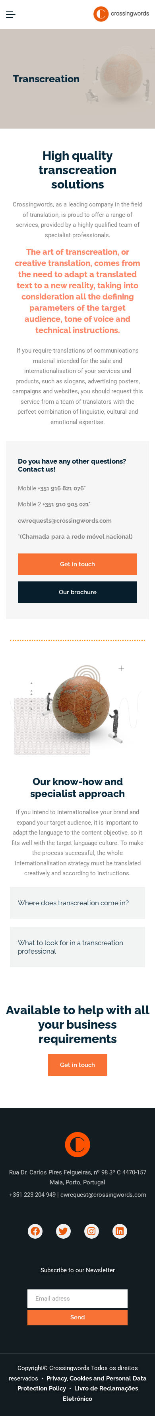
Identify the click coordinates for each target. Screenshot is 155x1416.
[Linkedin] (119, 1231)
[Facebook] (35, 1231)
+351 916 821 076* (62, 488)
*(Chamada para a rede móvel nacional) (75, 536)
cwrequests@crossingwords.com (65, 520)
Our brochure (78, 592)
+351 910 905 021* (67, 504)
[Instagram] (91, 1231)
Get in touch (77, 564)
